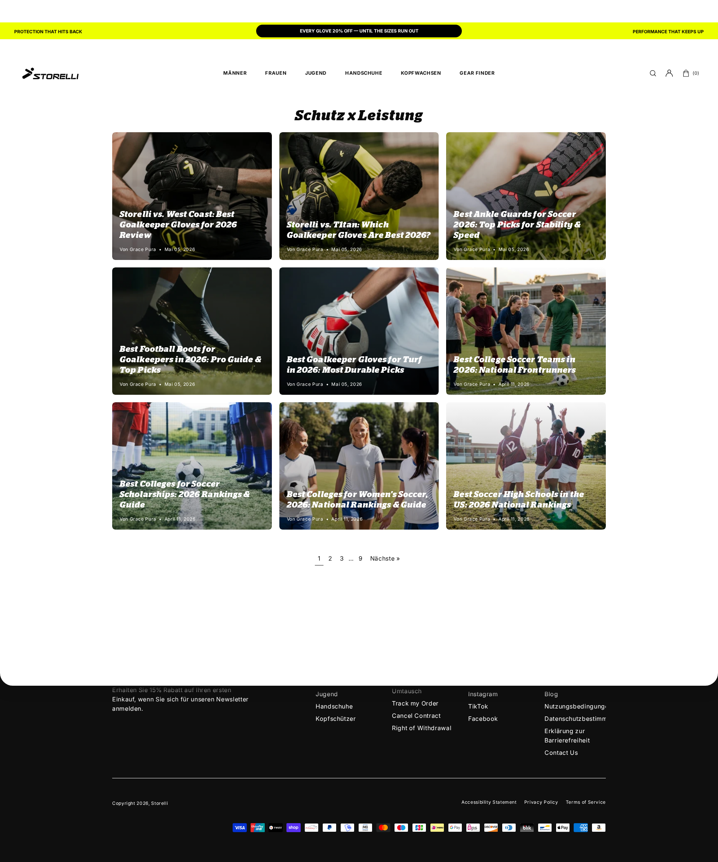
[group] (359, 31)
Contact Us (561, 752)
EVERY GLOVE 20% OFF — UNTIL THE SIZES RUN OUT (359, 31)
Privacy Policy (541, 802)
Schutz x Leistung (359, 116)
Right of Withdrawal (421, 728)
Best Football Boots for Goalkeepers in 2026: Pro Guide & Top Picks (190, 359)
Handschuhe (334, 706)
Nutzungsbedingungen (578, 706)
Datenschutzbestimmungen (585, 718)
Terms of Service (586, 802)
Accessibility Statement (489, 802)
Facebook (483, 718)
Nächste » (385, 558)
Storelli (159, 803)
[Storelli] (50, 73)
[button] (653, 73)
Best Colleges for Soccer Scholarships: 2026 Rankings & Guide (185, 494)
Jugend (327, 694)
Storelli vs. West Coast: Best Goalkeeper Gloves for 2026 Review (178, 224)
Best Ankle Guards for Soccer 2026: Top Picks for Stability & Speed (517, 224)
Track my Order (415, 703)
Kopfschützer (336, 718)
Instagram (483, 694)
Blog (551, 694)
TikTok (478, 706)
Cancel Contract (416, 715)
